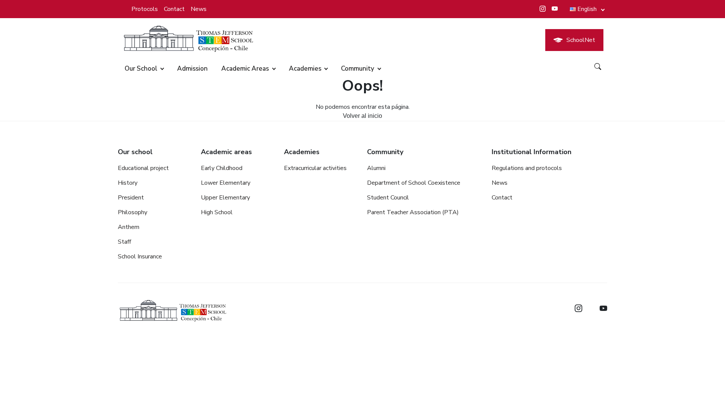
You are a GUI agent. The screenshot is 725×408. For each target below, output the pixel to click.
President (131, 197)
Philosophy (132, 212)
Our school (141, 68)
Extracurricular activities (315, 168)
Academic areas (245, 68)
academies (305, 68)
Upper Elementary (225, 197)
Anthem (128, 227)
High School (217, 212)
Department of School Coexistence (413, 183)
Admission (192, 68)
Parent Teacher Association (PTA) (413, 212)
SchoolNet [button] (580, 40)
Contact (174, 9)
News (199, 9)
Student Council (388, 197)
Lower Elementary (225, 183)
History (127, 183)
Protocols (144, 9)
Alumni (376, 168)
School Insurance (140, 256)
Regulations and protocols (527, 168)
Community (357, 68)
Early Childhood (221, 168)
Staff (124, 242)
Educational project (143, 168)
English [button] (587, 9)
